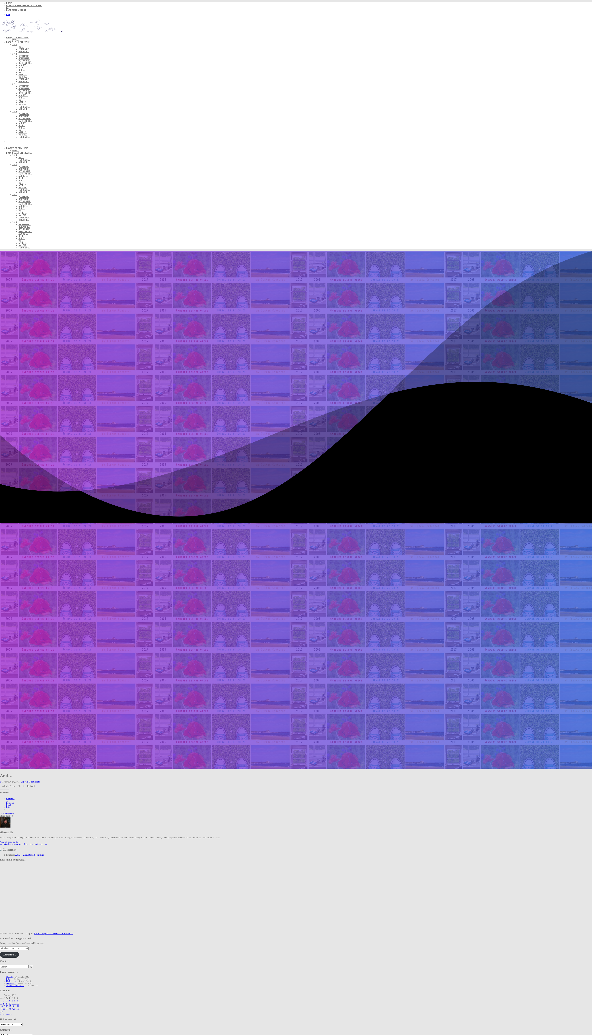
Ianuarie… (23, 51)
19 (15, 1006)
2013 (14, 44)
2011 (14, 84)
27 (18, 1009)
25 (13, 1009)
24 (10, 1009)
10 (10, 1003)
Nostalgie (10, 977)
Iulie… (21, 67)
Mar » (9, 1014)
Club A (3, 814)
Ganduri (24, 782)
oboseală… (11, 983)
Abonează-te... (9, 955)
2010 (14, 111)
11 (13, 1003)
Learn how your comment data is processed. (53, 933)
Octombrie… (24, 60)
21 (1, 1009)
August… (23, 65)
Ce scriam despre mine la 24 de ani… (24, 5)
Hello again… (12, 981)
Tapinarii (10, 814)
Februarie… (24, 49)
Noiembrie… (24, 58)
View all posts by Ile (10, 842)
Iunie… (21, 70)
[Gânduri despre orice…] (32, 33)
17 (10, 1006)
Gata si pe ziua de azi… (11, 844)
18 (13, 1006)
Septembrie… (25, 63)
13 (18, 1003)
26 (15, 1009)
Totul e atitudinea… (15, 985)
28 (1, 1012)
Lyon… (15, 40)
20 (18, 1006)
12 (15, 1003)
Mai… (21, 47)
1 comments (34, 782)
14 (1, 1006)
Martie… (22, 77)
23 (7, 1009)
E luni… (10, 979)
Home (9, 3)
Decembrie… (24, 56)
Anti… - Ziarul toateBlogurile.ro (29, 855)
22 (4, 1009)
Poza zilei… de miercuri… (19, 42)
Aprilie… (22, 74)
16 (7, 1006)
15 (4, 1006)
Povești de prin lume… (17, 37)
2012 (14, 54)
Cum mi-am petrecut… (35, 844)
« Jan (2, 1014)
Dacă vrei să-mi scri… (17, 10)
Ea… (8, 8)
